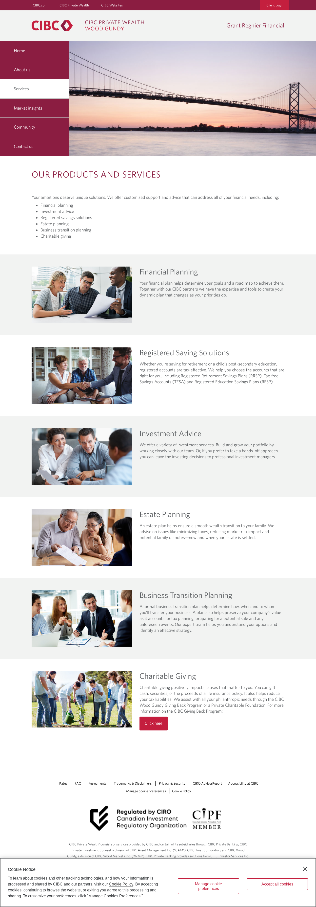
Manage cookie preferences (146, 791)
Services (21, 88)
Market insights (28, 108)
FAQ (78, 783)
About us (22, 69)
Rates (63, 783)
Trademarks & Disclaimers (133, 783)
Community (24, 127)
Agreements (97, 783)
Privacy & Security (172, 783)
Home (19, 50)
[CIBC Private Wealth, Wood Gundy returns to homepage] (90, 25)
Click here (153, 723)
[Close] (305, 869)
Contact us (23, 146)
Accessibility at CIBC (243, 783)
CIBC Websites (112, 5)
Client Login (274, 5)
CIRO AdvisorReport (207, 783)
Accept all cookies (277, 884)
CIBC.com (40, 5)
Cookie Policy (181, 791)
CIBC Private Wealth (74, 5)
